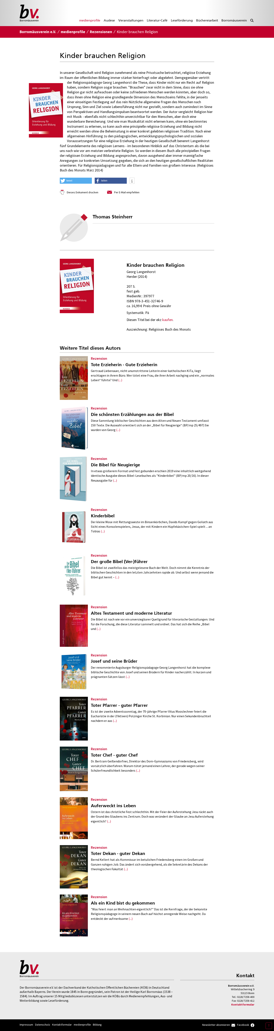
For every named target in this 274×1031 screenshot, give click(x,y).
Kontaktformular (242, 1004)
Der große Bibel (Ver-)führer (119, 561)
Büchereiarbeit (207, 20)
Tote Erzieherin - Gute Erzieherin (124, 364)
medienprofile (89, 20)
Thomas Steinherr (112, 217)
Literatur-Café (157, 20)
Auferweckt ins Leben (113, 805)
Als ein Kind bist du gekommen (123, 903)
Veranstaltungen (130, 20)
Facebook (243, 1025)
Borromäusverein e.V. (38, 31)
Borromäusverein (234, 20)
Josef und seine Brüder (114, 661)
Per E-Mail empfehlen (126, 192)
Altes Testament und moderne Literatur (131, 613)
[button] (76, 181)
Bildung (97, 1024)
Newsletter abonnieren (216, 1025)
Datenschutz (42, 1024)
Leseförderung (182, 20)
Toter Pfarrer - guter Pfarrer (119, 705)
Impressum (26, 1024)
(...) (120, 380)
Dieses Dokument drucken (82, 192)
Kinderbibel (103, 516)
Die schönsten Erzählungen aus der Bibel (132, 414)
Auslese (109, 20)
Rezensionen (101, 31)
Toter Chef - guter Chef (114, 755)
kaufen (167, 319)
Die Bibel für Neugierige (115, 465)
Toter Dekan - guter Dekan (118, 853)
